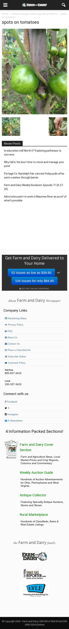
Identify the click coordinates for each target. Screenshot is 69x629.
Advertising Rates (17, 318)
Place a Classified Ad (18, 350)
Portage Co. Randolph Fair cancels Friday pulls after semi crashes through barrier (34, 175)
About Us (12, 337)
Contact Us (13, 344)
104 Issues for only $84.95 (34, 281)
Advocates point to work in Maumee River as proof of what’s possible (35, 198)
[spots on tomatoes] (34, 113)
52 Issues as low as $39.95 (31, 273)
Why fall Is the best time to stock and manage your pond (34, 164)
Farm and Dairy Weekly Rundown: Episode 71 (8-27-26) (34, 187)
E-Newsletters (15, 420)
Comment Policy (16, 363)
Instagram (12, 414)
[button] (64, 5)
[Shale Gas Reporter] (34, 578)
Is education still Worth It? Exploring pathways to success (32, 152)
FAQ (9, 331)
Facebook (11, 402)
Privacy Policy (15, 324)
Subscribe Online (16, 356)
